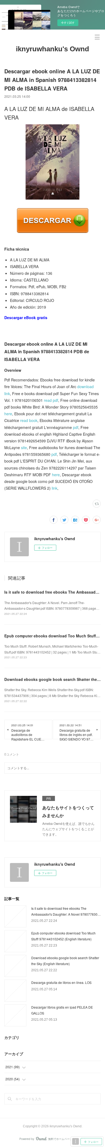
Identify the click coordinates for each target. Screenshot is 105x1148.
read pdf (51, 400)
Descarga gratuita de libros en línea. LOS (61, 982)
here (8, 413)
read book (28, 420)
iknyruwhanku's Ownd (52, 49)
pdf (75, 427)
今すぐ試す (68, 22)
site (24, 447)
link (54, 488)
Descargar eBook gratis (25, 317)
